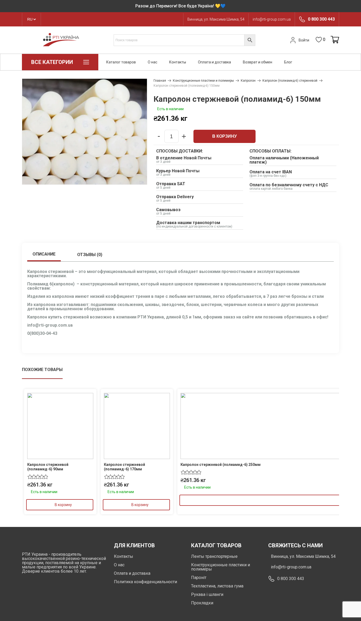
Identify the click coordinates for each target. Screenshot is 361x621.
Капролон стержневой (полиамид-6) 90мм (47, 466)
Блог (288, 62)
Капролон (248, 80)
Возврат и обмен (257, 62)
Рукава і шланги (207, 594)
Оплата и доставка (214, 62)
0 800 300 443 (321, 19)
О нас (152, 62)
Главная (160, 80)
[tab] (44, 254)
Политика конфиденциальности (145, 581)
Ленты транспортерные (214, 556)
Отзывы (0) (89, 254)
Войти (304, 40)
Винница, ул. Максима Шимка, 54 (215, 19)
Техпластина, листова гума (217, 585)
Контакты (177, 62)
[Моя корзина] (335, 40)
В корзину (224, 136)
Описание (44, 254)
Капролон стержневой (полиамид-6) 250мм (221, 464)
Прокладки (202, 602)
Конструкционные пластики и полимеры (203, 80)
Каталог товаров (121, 62)
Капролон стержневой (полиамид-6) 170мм (124, 466)
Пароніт (198, 577)
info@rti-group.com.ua (272, 19)
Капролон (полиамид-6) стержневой (289, 80)
